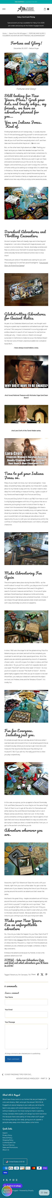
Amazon (20, 940)
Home (5, 33)
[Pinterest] (10, 1180)
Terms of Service (8, 1145)
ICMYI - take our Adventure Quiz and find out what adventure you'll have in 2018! (26, 963)
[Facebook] (3, 1180)
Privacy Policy (7, 1135)
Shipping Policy (8, 1140)
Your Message (10, 1022)
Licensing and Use (9, 1142)
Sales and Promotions (10, 1147)
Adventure (14, 975)
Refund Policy (7, 1138)
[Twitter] (7, 1180)
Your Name (9, 997)
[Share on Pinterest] (46, 974)
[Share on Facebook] (38, 974)
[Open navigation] (4, 9)
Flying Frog (33, 507)
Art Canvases (23, 975)
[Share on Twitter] (42, 974)
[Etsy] (16, 1180)
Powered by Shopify (26, 1190)
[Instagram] (13, 1180)
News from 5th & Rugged (18, 33)
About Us (6, 1150)
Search (5, 1133)
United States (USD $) (16, 1162)
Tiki (29, 975)
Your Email (8, 1010)
